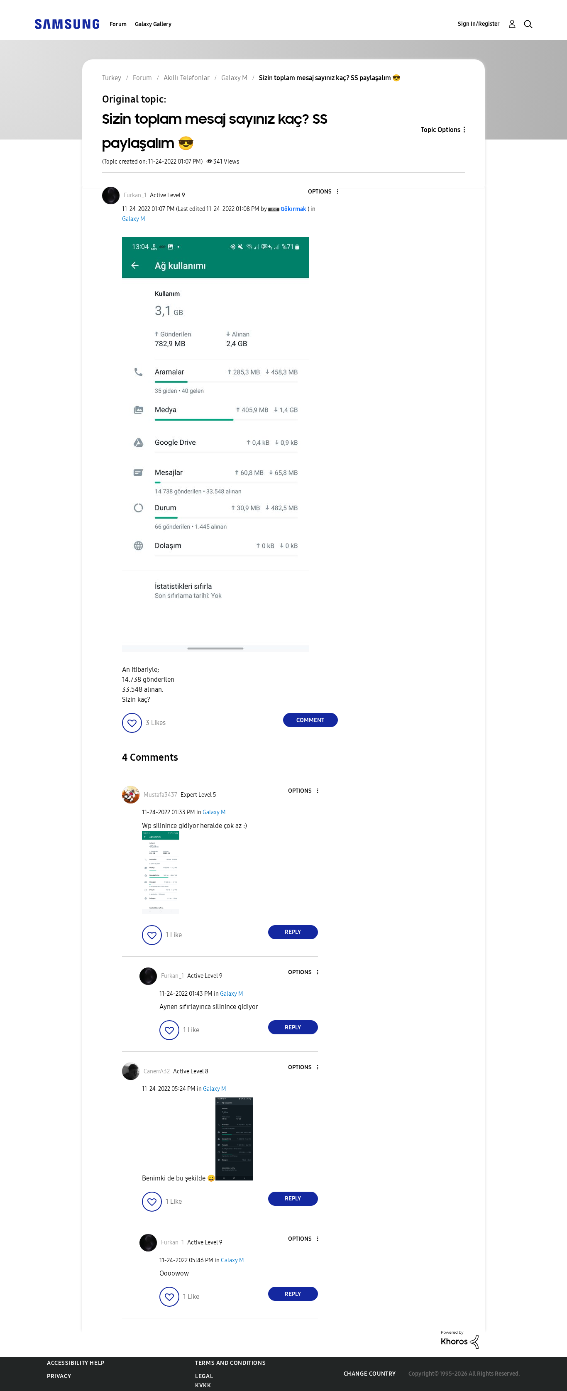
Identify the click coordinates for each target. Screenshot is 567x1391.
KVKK (203, 1385)
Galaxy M (133, 219)
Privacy (59, 1376)
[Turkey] (66, 23)
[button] (323, 192)
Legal (204, 1376)
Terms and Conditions (230, 1363)
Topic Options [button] (440, 130)
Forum (118, 24)
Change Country (370, 1373)
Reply (293, 931)
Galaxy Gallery (153, 24)
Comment (310, 720)
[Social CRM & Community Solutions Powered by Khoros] (460, 1339)
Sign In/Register (479, 23)
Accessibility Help (76, 1363)
